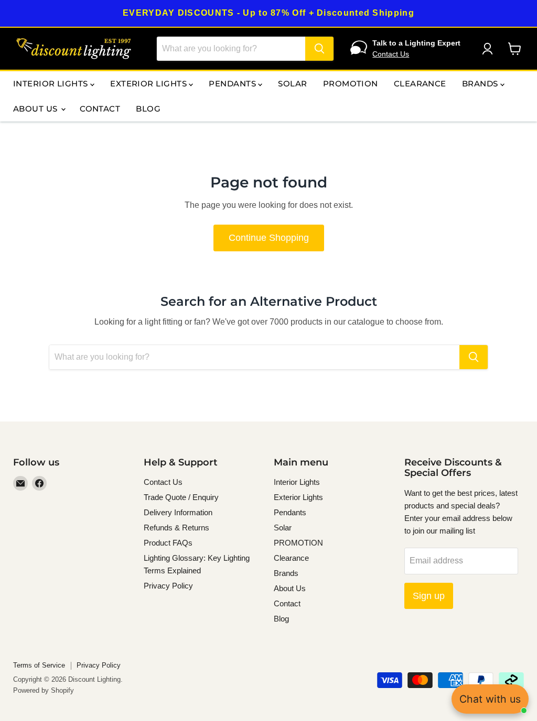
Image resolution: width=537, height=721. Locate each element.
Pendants (233, 83)
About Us (36, 109)
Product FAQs (168, 542)
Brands (481, 83)
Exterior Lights (149, 83)
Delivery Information (178, 512)
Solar (292, 83)
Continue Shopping (269, 237)
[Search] (319, 49)
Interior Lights (51, 83)
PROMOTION (350, 83)
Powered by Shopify (43, 690)
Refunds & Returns (176, 527)
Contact (100, 109)
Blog (148, 109)
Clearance (420, 83)
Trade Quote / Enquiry (181, 497)
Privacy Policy (168, 585)
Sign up (429, 596)
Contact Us (390, 54)
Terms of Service (39, 665)
